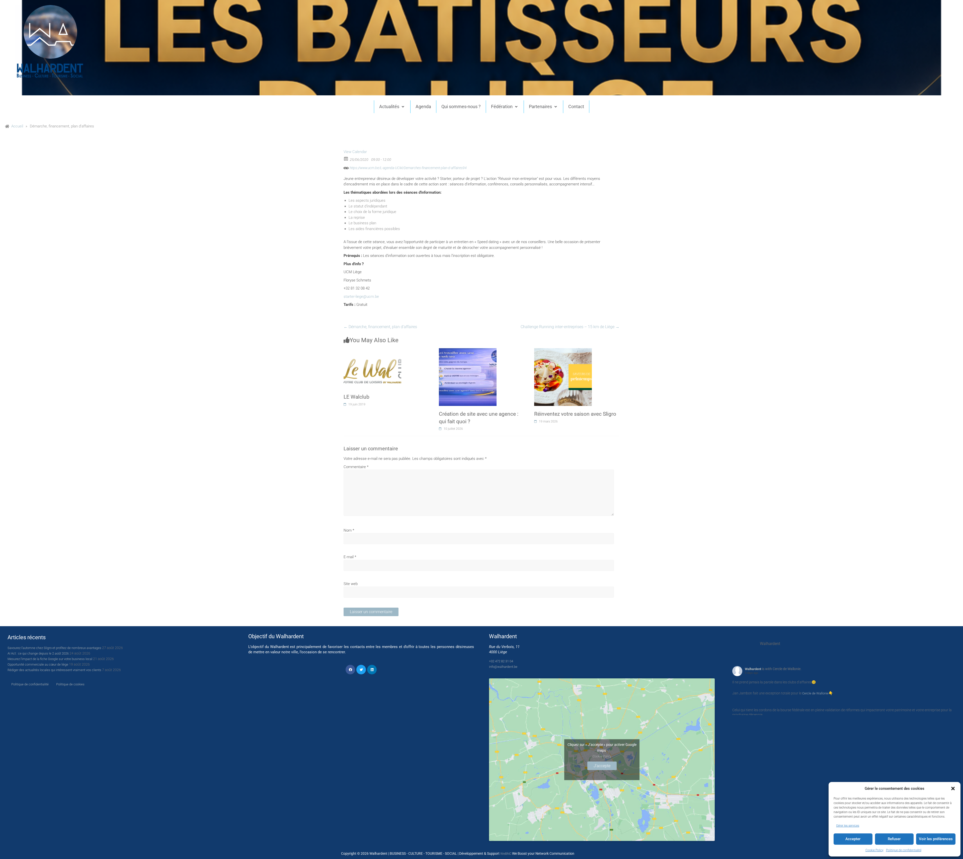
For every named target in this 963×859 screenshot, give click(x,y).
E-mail (350, 557)
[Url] (346, 166)
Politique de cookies (70, 684)
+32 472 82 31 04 (501, 661)
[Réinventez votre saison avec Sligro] (563, 351)
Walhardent (753, 669)
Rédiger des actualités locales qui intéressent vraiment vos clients (54, 670)
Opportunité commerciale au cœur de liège (38, 664)
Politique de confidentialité (903, 850)
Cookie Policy (874, 850)
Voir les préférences (936, 839)
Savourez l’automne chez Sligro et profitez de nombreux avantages (54, 648)
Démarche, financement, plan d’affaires (380, 326)
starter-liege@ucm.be (361, 296)
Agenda (423, 106)
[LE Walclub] (372, 351)
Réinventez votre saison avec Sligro (575, 414)
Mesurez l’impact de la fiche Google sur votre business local (50, 659)
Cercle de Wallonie (815, 693)
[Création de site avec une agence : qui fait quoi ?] (468, 351)
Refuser (894, 839)
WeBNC (505, 853)
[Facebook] (350, 669)
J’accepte (602, 765)
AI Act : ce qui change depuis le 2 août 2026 (38, 653)
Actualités (389, 106)
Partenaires (540, 106)
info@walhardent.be (503, 667)
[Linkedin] (372, 669)
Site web (351, 584)
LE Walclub (356, 397)
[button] (952, 788)
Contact (576, 106)
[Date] (346, 158)
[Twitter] (361, 669)
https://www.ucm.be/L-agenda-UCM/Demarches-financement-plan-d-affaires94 (408, 168)
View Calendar (355, 152)
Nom (349, 530)
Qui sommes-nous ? (461, 106)
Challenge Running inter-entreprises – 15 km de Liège (570, 326)
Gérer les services (847, 825)
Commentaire (356, 467)
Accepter (852, 839)
